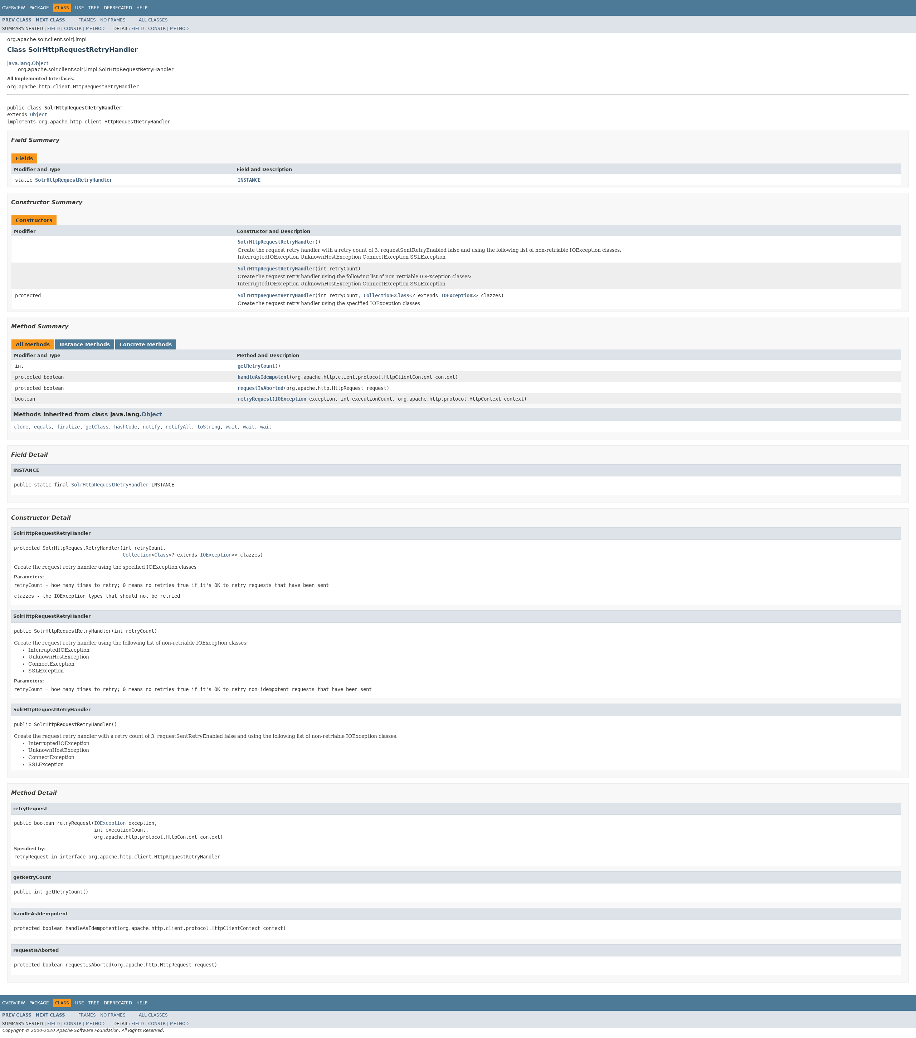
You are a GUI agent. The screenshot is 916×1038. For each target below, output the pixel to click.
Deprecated (118, 7)
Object (38, 114)
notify (151, 427)
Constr (73, 28)
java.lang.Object (27, 63)
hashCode (125, 427)
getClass (97, 427)
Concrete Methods (146, 344)
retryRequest (255, 399)
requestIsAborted (260, 388)
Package (39, 7)
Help (141, 7)
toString (208, 427)
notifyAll (178, 427)
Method (95, 28)
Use (79, 7)
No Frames (113, 20)
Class (402, 295)
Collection (378, 295)
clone (21, 427)
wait (231, 427)
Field (53, 28)
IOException (456, 295)
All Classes (153, 20)
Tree (93, 7)
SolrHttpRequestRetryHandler (73, 180)
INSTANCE (249, 180)
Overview (13, 7)
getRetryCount (256, 366)
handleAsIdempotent (263, 377)
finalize (68, 427)
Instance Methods (84, 344)
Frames (87, 20)
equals (42, 427)
